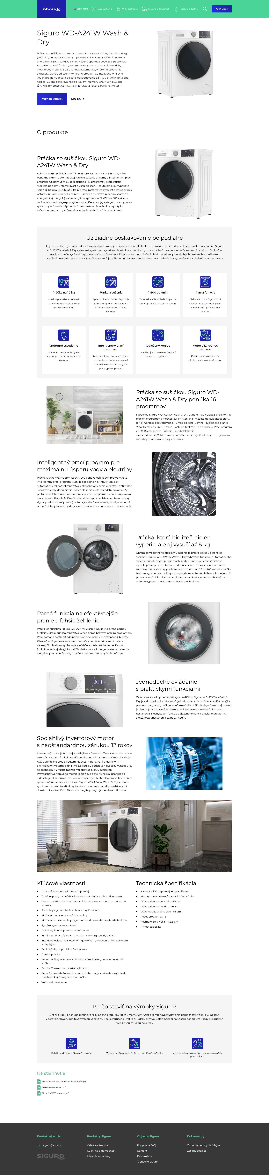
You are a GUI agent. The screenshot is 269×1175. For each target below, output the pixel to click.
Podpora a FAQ (146, 1145)
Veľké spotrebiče (97, 1145)
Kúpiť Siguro (222, 9)
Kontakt (142, 1150)
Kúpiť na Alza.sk (51, 98)
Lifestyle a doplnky (99, 1156)
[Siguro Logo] (51, 9)
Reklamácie (144, 1156)
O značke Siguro (147, 1161)
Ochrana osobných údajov (203, 1145)
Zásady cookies (196, 1150)
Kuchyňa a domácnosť (101, 1150)
